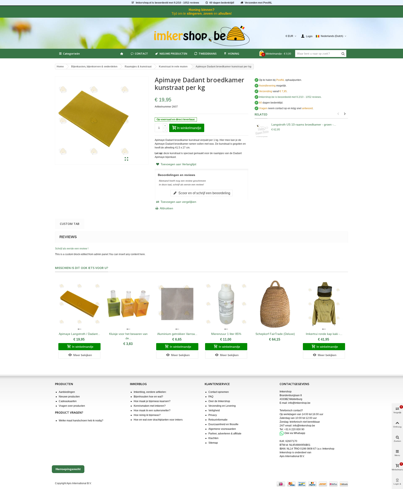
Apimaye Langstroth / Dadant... (79, 334)
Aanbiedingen (67, 392)
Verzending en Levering (222, 405)
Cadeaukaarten (68, 401)
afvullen (224, 13)
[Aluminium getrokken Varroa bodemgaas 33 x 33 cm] (177, 303)
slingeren (194, 13)
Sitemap (213, 442)
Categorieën (71, 53)
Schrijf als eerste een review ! (71, 248)
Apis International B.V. (292, 456)
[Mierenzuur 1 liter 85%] (226, 303)
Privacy (212, 415)
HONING (233, 53)
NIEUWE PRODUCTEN (173, 53)
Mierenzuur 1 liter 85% (226, 334)
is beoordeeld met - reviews (290, 97)
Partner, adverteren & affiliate (224, 433)
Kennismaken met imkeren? (150, 405)
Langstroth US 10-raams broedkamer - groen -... (303, 124)
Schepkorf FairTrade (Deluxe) (275, 334)
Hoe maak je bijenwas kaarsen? (152, 401)
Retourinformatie (218, 419)
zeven (208, 13)
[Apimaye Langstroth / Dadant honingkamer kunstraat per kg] (79, 303)
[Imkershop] (201, 36)
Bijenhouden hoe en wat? (148, 396)
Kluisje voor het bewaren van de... (128, 336)
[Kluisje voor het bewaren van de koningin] (128, 303)
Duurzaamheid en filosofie (223, 424)
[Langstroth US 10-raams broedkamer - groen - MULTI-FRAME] (262, 130)
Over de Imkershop (219, 401)
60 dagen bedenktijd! (221, 2)
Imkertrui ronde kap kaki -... (324, 334)
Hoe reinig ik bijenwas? (147, 415)
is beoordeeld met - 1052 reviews (167, 2)
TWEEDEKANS (208, 53)
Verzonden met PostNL (258, 2)
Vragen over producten (72, 405)
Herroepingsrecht (68, 469)
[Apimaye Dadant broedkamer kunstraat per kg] (126, 159)
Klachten (213, 438)
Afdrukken (166, 208)
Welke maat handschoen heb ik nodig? (81, 420)
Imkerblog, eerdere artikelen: (150, 392)
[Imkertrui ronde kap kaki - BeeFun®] (324, 303)
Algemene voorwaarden (222, 428)
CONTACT (141, 53)
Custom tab (69, 224)
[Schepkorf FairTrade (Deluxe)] (275, 303)
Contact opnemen (218, 392)
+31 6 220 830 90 (294, 429)
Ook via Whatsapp (294, 433)
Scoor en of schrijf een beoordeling (204, 193)
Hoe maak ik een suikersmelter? (152, 410)
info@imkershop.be (299, 402)
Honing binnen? (202, 10)
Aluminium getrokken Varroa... (177, 334)
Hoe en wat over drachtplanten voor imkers (158, 419)
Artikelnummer (163, 106)
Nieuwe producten (69, 396)
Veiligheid (214, 410)
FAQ (210, 396)
